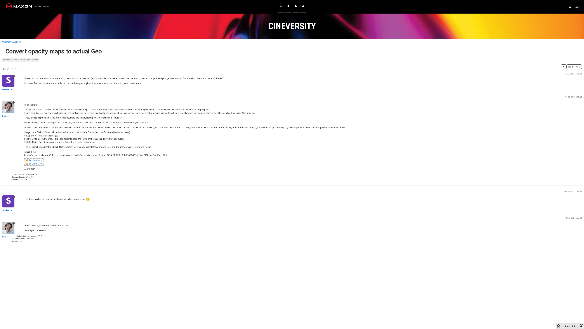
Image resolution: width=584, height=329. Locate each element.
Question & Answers (12, 41)
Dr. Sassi (6, 116)
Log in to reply (574, 66)
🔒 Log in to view (34, 160)
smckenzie (7, 89)
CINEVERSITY (292, 26)
